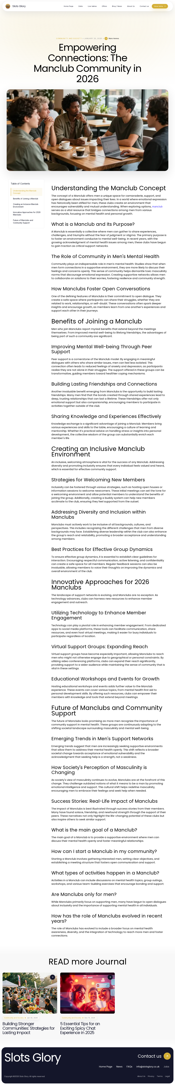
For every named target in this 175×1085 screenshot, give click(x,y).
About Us (141, 1076)
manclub (157, 206)
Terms (160, 1076)
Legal (167, 1076)
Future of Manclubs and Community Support (23, 221)
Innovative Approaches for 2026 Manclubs (26, 213)
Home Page (105, 1066)
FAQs (129, 1066)
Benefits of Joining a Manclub (25, 199)
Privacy (151, 1076)
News (119, 1066)
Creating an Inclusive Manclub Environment (25, 205)
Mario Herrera (114, 38)
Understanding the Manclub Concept (24, 192)
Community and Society (69, 38)
